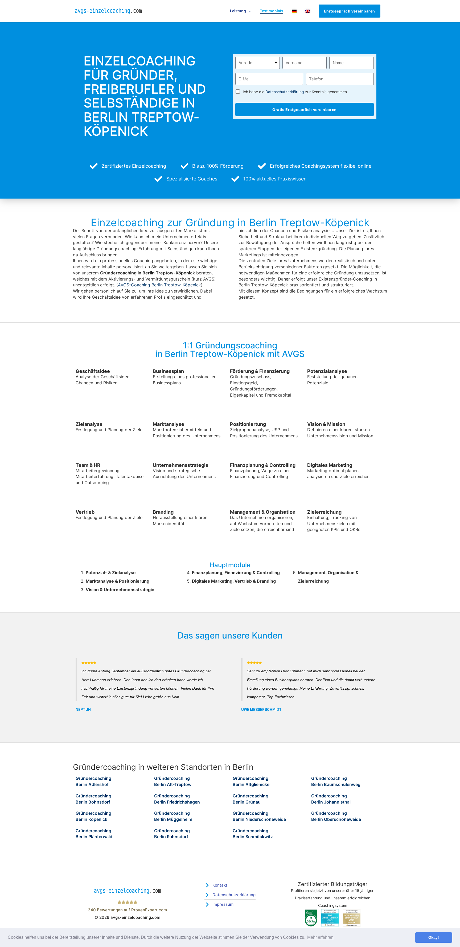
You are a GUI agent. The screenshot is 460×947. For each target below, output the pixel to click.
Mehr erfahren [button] (320, 937)
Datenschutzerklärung (284, 91)
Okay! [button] (433, 937)
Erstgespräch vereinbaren (349, 11)
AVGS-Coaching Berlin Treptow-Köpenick (159, 284)
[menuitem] (294, 11)
